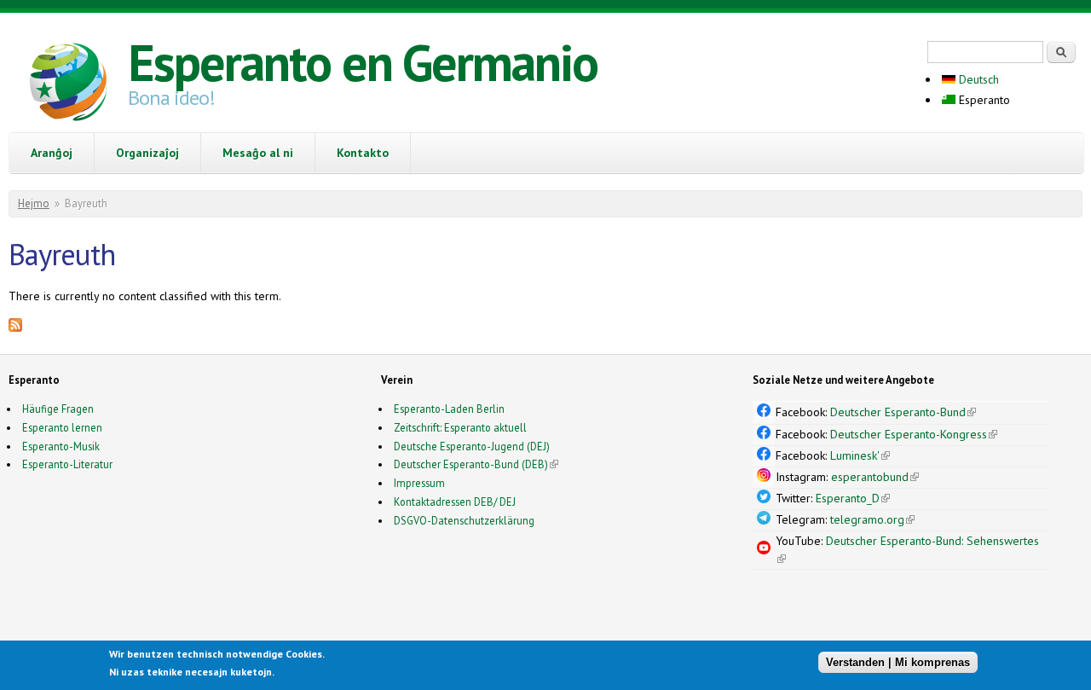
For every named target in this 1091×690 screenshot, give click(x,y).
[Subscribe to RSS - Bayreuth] (15, 327)
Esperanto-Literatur (67, 464)
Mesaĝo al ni (257, 152)
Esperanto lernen (62, 427)
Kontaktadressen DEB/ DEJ (455, 501)
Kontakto (363, 152)
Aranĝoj (51, 152)
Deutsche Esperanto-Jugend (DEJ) (472, 446)
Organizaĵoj (147, 152)
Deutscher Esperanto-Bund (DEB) (471, 464)
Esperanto (982, 99)
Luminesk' (860, 455)
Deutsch (977, 79)
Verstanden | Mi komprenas (898, 662)
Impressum (419, 483)
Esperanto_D (853, 498)
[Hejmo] (68, 84)
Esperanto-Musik (61, 446)
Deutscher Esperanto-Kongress (913, 434)
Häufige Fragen (58, 408)
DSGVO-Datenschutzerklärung (464, 520)
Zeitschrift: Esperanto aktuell (460, 427)
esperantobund (875, 476)
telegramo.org (872, 519)
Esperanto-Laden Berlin (449, 408)
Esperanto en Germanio (362, 62)
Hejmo (33, 203)
